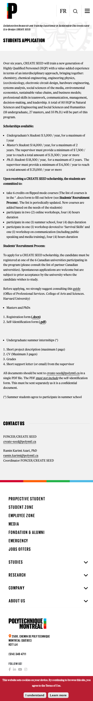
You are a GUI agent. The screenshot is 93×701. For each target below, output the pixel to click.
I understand (35, 695)
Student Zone (21, 507)
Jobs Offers (20, 549)
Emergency (18, 540)
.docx (36, 317)
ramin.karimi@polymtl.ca (20, 456)
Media (14, 523)
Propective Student (27, 498)
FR (63, 11)
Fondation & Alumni (27, 532)
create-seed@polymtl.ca (63, 373)
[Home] (12, 11)
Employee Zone (22, 515)
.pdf (42, 322)
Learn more (58, 695)
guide (76, 289)
